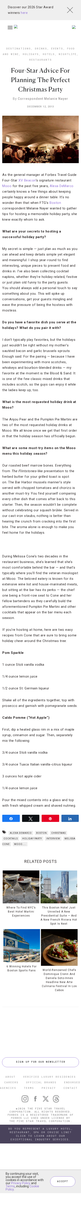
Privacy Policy (20, 1183)
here (24, 13)
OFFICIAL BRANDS (41, 1082)
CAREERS (11, 1082)
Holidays (31, 54)
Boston (55, 203)
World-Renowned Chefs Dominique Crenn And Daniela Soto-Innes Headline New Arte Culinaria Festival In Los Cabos (59, 980)
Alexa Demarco (21, 833)
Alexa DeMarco (62, 186)
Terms (10, 1186)
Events (57, 48)
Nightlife (67, 54)
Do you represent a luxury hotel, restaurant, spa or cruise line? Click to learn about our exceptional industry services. (40, 1134)
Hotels (49, 54)
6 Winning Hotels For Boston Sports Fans (22, 968)
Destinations (18, 48)
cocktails (11, 838)
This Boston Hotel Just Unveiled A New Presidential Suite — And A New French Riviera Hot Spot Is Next (58, 915)
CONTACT (70, 1088)
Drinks (41, 48)
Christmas (58, 833)
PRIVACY (49, 1088)
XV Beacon (27, 180)
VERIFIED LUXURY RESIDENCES (49, 1076)
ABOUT (10, 1076)
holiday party (32, 838)
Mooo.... (20, 844)
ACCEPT (62, 1181)
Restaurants (40, 59)
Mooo (6, 186)
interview (53, 838)
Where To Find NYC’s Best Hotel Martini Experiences (21, 911)
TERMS (29, 1088)
